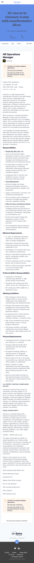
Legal (23, 559)
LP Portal (11, 554)
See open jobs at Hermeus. (15, 70)
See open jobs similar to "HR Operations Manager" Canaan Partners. (15, 74)
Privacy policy (13, 538)
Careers (14, 552)
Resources (20, 554)
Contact (7, 552)
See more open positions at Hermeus (17, 520)
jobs (12, 43)
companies (5, 43)
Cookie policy (21, 538)
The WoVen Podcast (17, 557)
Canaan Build (23, 552)
